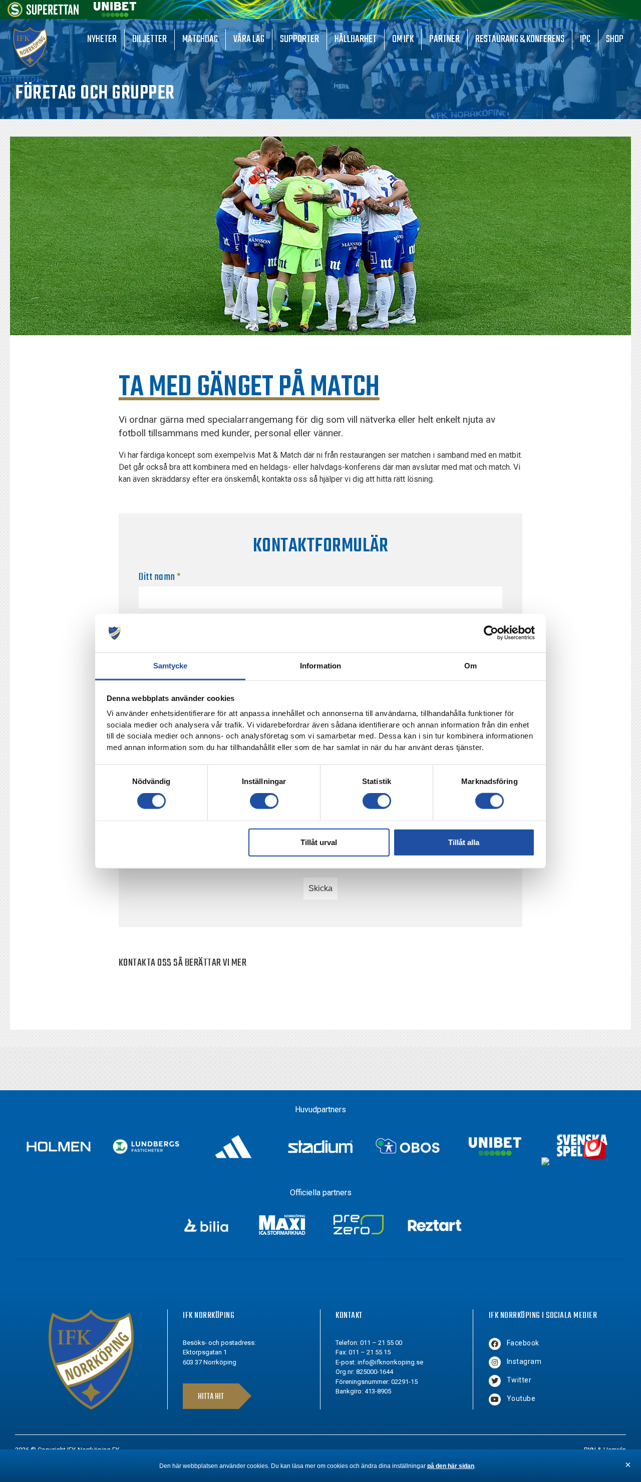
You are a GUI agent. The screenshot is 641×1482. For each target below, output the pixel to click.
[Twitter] (495, 1381)
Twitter (519, 1380)
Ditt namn (160, 577)
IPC (585, 39)
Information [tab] (320, 665)
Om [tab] (470, 665)
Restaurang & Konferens (519, 39)
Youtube (521, 1398)
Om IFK (403, 39)
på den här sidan (450, 1465)
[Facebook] (495, 1344)
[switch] (264, 801)
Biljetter (149, 39)
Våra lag (248, 39)
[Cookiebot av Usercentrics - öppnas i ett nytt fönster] (491, 632)
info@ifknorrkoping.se (390, 1362)
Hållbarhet (356, 39)
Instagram (524, 1361)
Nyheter (102, 39)
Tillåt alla (463, 842)
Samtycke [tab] (170, 665)
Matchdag (200, 39)
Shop (614, 39)
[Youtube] (495, 1399)
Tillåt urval (318, 842)
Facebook (523, 1343)
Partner (444, 39)
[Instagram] (495, 1362)
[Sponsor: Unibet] (115, 14)
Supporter (299, 39)
